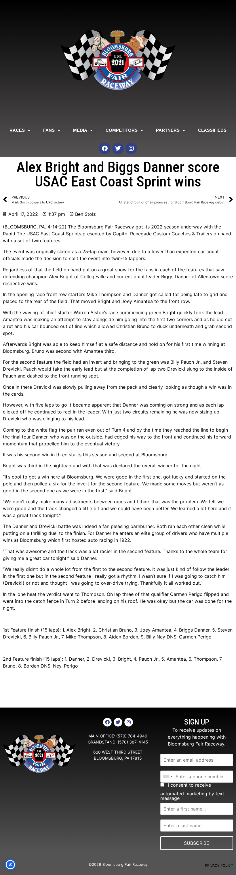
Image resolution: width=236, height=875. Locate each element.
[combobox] (167, 776)
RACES (17, 130)
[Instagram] (131, 148)
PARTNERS (168, 130)
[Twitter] (118, 148)
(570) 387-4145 (133, 741)
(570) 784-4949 (131, 735)
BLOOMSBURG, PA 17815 (118, 758)
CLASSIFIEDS (212, 130)
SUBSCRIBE (196, 843)
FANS (49, 130)
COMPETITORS (122, 130)
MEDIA (80, 130)
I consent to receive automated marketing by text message (192, 791)
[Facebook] (105, 148)
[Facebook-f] (107, 722)
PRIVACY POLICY (219, 865)
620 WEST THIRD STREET (117, 752)
